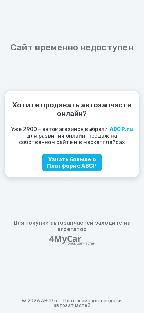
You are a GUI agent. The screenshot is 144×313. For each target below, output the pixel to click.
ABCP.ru (50, 301)
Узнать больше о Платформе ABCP (72, 162)
